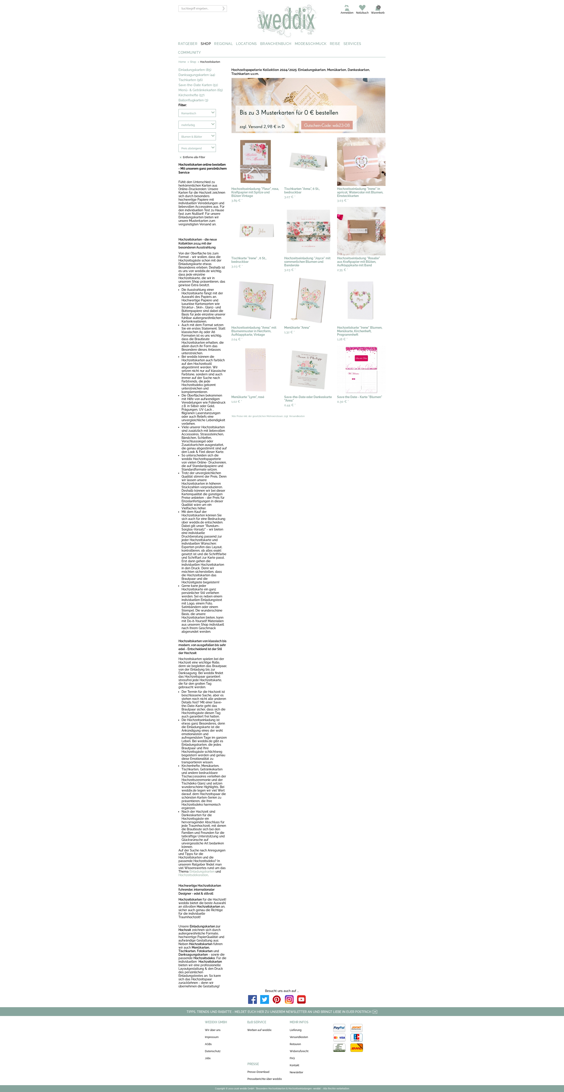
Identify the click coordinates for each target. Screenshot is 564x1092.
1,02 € (236, 401)
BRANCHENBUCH (275, 44)
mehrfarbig (188, 125)
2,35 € (342, 270)
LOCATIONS (246, 44)
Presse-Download (258, 1071)
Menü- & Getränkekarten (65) (200, 90)
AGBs (208, 1044)
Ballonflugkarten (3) (193, 100)
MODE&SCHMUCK (311, 44)
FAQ (292, 1058)
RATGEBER (187, 44)
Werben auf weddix (259, 1030)
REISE (335, 44)
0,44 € (290, 405)
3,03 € (343, 200)
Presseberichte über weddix (264, 1079)
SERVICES (352, 44)
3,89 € (237, 200)
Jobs (208, 1058)
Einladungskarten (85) (194, 70)
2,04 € (237, 339)
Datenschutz (213, 1051)
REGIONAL (223, 44)
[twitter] (264, 1000)
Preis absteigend (191, 148)
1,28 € (342, 339)
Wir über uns (213, 1030)
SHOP (206, 44)
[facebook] (252, 1000)
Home (182, 61)
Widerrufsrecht (299, 1051)
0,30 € (343, 401)
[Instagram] (289, 1000)
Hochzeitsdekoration (193, 875)
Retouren (295, 1044)
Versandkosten (299, 1037)
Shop (193, 61)
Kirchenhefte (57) (191, 95)
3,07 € (289, 197)
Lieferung (295, 1030)
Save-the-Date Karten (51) (198, 85)
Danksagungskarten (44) (196, 75)
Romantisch (188, 113)
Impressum (212, 1037)
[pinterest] (277, 1000)
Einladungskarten (202, 871)
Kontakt (294, 1065)
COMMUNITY (189, 52)
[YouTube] (301, 1000)
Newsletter (296, 1072)
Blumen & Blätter (191, 136)
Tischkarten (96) (190, 80)
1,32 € (289, 332)
